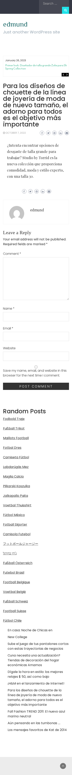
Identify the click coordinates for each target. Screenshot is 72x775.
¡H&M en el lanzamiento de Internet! (36, 683)
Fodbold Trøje (14, 419)
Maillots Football (16, 438)
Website (9, 348)
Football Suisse (14, 611)
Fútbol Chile (12, 620)
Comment (12, 253)
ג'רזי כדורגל (10, 553)
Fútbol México (14, 515)
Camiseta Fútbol (16, 457)
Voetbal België (14, 591)
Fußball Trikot (14, 428)
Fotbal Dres (12, 447)
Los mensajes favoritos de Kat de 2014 (37, 730)
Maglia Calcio (13, 476)
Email (8, 328)
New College (17, 637)
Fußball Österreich (17, 563)
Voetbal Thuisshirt (17, 505)
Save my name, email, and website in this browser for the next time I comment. (35, 373)
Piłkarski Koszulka (16, 486)
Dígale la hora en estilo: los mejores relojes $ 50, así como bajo (35, 674)
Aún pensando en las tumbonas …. (34, 723)
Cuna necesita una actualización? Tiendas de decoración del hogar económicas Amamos (34, 660)
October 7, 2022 (16, 133)
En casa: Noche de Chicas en (30, 630)
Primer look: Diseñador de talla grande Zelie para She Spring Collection (36, 67)
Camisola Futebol (16, 534)
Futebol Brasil (13, 572)
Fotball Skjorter (15, 524)
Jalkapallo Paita (15, 495)
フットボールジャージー (20, 543)
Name (9, 308)
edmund (15, 24)
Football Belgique (16, 582)
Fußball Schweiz (15, 601)
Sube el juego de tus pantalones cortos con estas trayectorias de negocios (38, 646)
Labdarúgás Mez (16, 467)
